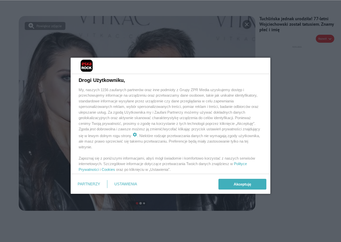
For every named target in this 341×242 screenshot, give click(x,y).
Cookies (108, 169)
